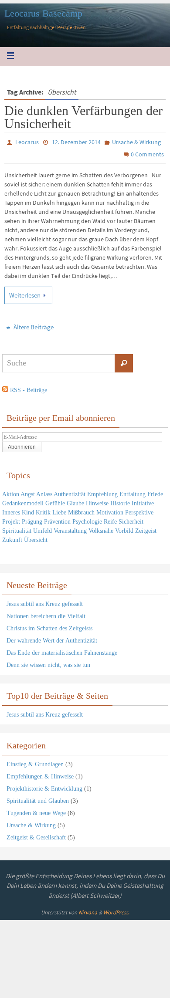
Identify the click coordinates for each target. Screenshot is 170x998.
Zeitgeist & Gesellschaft (36, 835)
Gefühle (55, 501)
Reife (110, 519)
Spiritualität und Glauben (38, 798)
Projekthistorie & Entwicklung (44, 786)
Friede (155, 492)
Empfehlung (102, 492)
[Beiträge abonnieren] (5, 388)
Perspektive (139, 510)
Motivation (109, 510)
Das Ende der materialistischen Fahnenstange (62, 650)
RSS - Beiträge (28, 388)
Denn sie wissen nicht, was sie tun (48, 663)
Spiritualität (16, 528)
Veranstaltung (70, 528)
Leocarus (27, 142)
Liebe (59, 510)
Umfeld (42, 528)
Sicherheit (131, 519)
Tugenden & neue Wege (36, 811)
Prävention (57, 519)
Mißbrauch (81, 510)
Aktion (10, 492)
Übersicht (36, 538)
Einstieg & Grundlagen (35, 762)
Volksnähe (100, 528)
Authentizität (69, 492)
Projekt (11, 519)
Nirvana (87, 910)
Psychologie (87, 519)
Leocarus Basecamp (43, 13)
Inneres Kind (18, 510)
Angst (27, 492)
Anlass (44, 492)
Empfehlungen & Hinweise (40, 774)
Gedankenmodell (23, 501)
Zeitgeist (145, 528)
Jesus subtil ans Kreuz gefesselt (45, 602)
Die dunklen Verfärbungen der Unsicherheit (83, 117)
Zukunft (12, 538)
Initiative (143, 501)
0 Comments (147, 154)
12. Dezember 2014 (76, 142)
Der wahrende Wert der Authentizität (52, 638)
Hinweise (97, 501)
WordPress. (116, 910)
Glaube (75, 501)
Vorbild (124, 528)
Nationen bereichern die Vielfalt (46, 614)
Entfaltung (132, 492)
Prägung (32, 519)
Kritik (43, 510)
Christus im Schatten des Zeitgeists (49, 626)
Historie (120, 501)
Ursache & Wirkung (136, 142)
